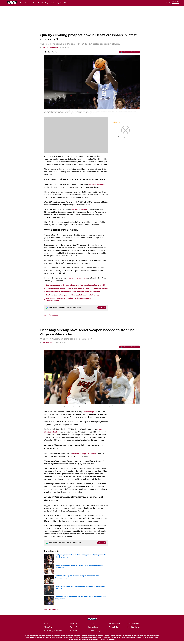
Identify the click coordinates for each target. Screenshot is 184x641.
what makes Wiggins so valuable (84, 454)
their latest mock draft (96, 185)
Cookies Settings (94, 630)
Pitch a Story (48, 627)
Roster (53, 3)
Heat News (54, 610)
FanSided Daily (133, 623)
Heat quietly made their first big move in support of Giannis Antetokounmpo (69, 299)
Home (46, 315)
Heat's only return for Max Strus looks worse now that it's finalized (72, 292)
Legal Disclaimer (133, 627)
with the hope (89, 412)
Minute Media (34, 635)
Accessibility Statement (53, 630)
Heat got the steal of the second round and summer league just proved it (75, 285)
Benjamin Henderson (51, 47)
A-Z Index (73, 630)
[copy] (56, 52)
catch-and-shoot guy (79, 209)
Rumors (28, 3)
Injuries (59, 3)
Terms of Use (93, 627)
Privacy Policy (75, 627)
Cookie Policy (114, 627)
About (46, 623)
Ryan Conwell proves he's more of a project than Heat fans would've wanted (76, 288)
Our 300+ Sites (114, 623)
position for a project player (77, 278)
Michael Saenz (48, 342)
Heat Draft (54, 315)
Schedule (36, 3)
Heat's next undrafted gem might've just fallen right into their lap (72, 295)
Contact (91, 623)
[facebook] (166, 2)
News (21, 3)
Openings (73, 623)
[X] (170, 2)
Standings (45, 3)
